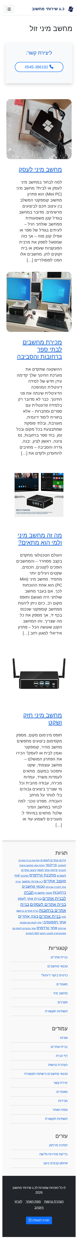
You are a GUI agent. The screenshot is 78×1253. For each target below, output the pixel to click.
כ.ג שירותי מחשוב (32, 881)
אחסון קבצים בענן (56, 1163)
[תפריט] (9, 9)
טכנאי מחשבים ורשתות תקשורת (46, 1073)
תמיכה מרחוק (58, 1145)
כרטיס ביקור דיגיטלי (54, 975)
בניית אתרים (50, 916)
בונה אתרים (28, 916)
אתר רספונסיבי (54, 922)
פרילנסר (51, 865)
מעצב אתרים (55, 881)
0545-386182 (37, 67)
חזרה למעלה (40, 1220)
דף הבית (62, 1055)
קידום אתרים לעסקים (53, 860)
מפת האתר (60, 1109)
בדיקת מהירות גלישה (53, 1154)
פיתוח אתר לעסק (47, 870)
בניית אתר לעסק (30, 899)
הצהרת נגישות (58, 1064)
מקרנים (63, 1002)
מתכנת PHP (22, 875)
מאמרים (62, 984)
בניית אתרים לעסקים (48, 904)
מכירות (63, 1100)
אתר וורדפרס (47, 928)
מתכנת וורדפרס (42, 875)
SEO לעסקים (32, 933)
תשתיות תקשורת (56, 1011)
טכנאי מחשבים (43, 892)
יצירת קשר (60, 1082)
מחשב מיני (60, 993)
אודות (64, 1038)
